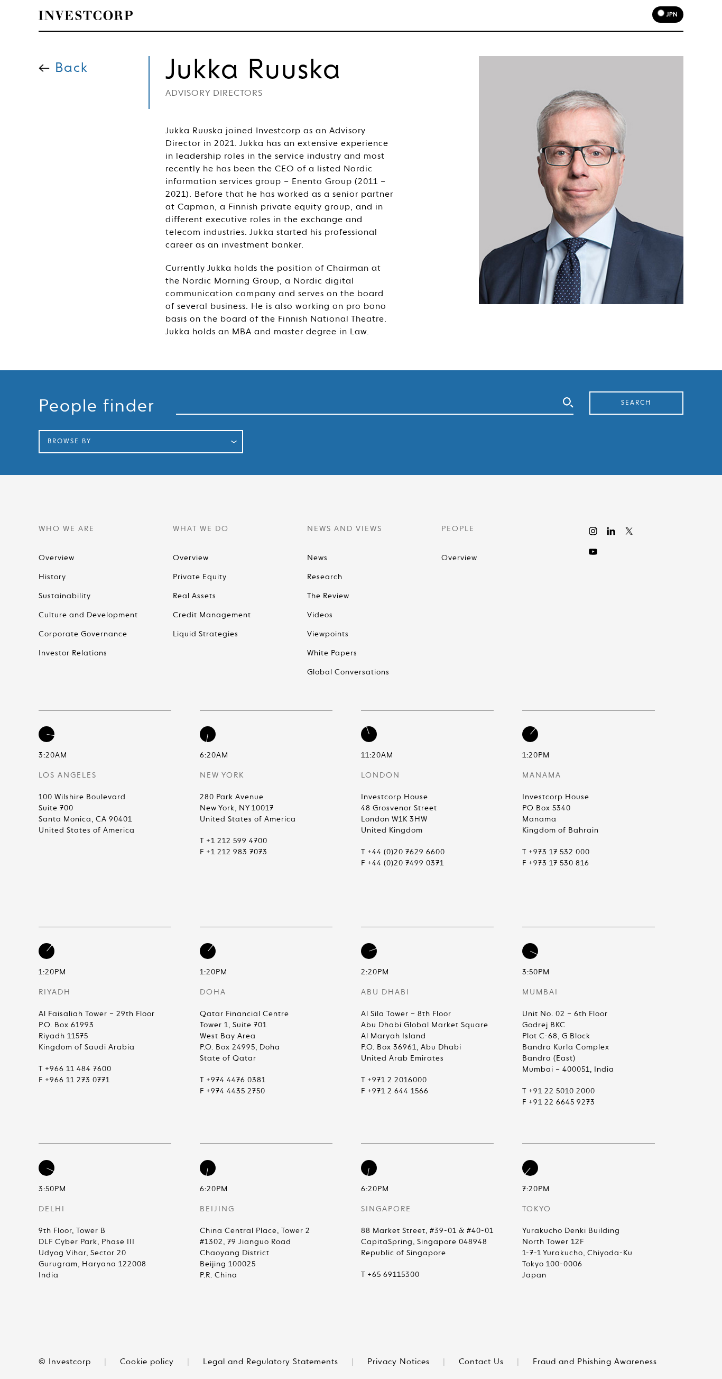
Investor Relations (73, 653)
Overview (57, 558)
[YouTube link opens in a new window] (593, 552)
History (52, 577)
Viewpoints (328, 634)
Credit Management (212, 615)
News (317, 558)
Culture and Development (88, 615)
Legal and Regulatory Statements (272, 1362)
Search (636, 403)
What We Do (308, 16)
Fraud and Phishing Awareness (595, 1362)
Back (71, 68)
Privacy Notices (399, 1362)
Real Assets (194, 596)
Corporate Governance (83, 634)
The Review (328, 596)
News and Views (382, 16)
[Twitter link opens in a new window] (629, 531)
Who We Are (243, 16)
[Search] (562, 16)
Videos (320, 615)
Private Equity (200, 577)
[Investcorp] (86, 15)
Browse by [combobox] (69, 442)
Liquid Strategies (205, 634)
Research (325, 577)
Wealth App (520, 16)
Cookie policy (148, 1362)
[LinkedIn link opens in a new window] (611, 531)
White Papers (332, 653)
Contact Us (482, 1362)
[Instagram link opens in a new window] (593, 531)
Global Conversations (348, 672)
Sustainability (65, 596)
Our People (456, 16)
